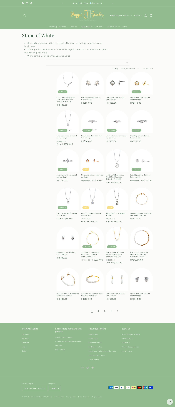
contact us (126, 343)
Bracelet (25, 343)
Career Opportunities (130, 347)
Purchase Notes (94, 343)
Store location (127, 338)
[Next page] (117, 311)
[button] (24, 15)
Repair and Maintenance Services (102, 351)
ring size (58, 345)
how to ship (93, 338)
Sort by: (116, 69)
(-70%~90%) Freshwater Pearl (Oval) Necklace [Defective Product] (66, 99)
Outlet (24, 351)
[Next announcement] (112, 3)
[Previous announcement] (62, 3)
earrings (25, 338)
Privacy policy (71, 396)
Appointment (93, 359)
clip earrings (60, 350)
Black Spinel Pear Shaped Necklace (115, 214)
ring (23, 347)
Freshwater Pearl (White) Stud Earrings (91, 98)
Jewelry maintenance (64, 337)
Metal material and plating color (68, 341)
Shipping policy (97, 396)
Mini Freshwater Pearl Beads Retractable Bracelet (141, 214)
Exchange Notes (95, 347)
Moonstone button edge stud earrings (92, 176)
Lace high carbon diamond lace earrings (67, 137)
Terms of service (83, 396)
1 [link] (91, 311)
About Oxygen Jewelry (131, 334)
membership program (97, 355)
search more (127, 351)
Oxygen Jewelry (33, 396)
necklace (25, 334)
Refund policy (59, 396)
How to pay (93, 334)
